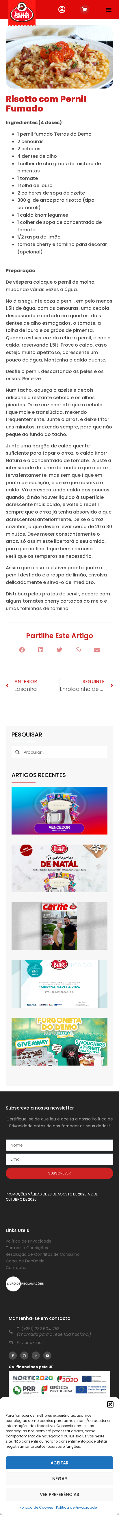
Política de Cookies (36, 1507)
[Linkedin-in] (36, 1355)
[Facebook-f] (13, 1355)
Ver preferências (59, 1494)
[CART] (84, 9)
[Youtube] (47, 1355)
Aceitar (59, 1463)
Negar (59, 1479)
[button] (110, 1404)
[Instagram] (24, 1355)
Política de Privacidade (76, 1507)
